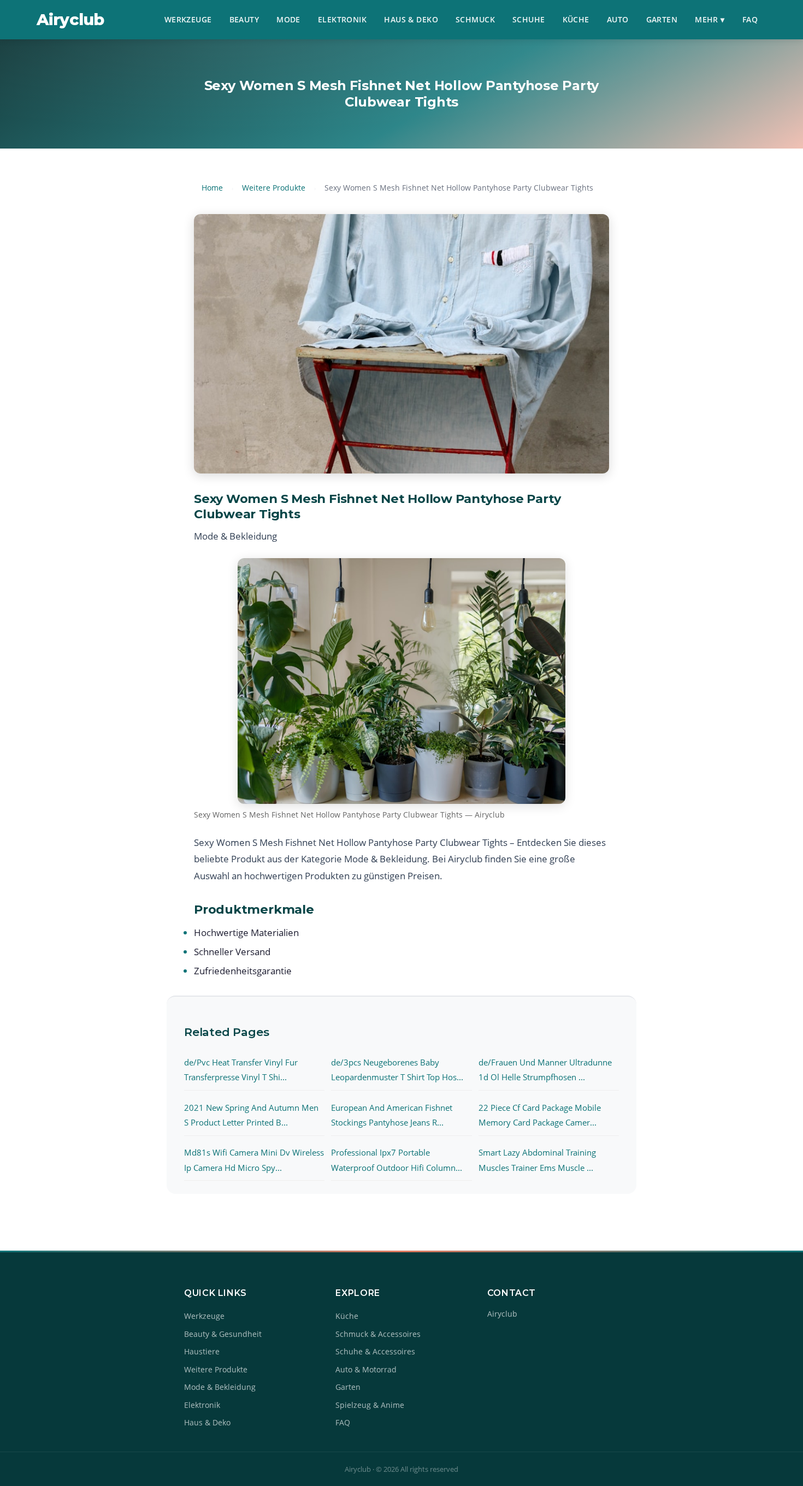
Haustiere (202, 1351)
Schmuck (475, 19)
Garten (662, 19)
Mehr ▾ (710, 19)
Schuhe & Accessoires (375, 1351)
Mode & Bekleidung (220, 1387)
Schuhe (528, 19)
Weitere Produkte (273, 187)
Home (212, 187)
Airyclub (70, 19)
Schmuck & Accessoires (378, 1334)
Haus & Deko (411, 19)
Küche (576, 19)
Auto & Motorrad (366, 1369)
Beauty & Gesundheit (223, 1334)
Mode (288, 19)
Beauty (244, 19)
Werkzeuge (188, 19)
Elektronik (342, 19)
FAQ (750, 19)
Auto (618, 19)
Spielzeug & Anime (369, 1405)
